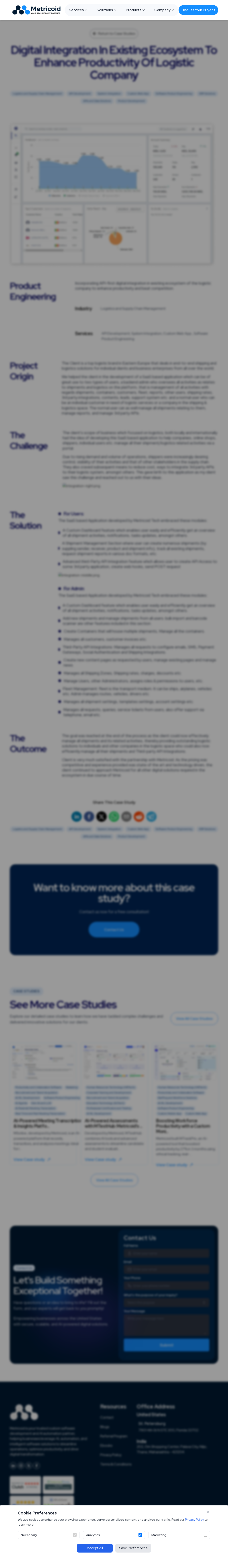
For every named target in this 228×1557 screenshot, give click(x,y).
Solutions (105, 10)
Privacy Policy (194, 1520)
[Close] (208, 1512)
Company (162, 10)
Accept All (95, 1548)
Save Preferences (133, 1548)
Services (76, 10)
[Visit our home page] (37, 10)
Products (133, 10)
